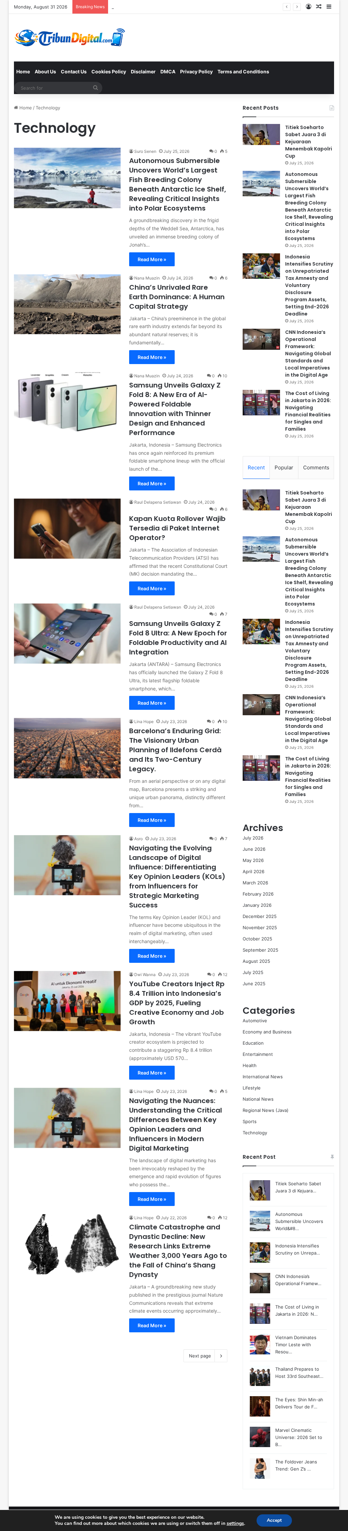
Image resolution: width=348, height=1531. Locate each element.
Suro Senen (145, 151)
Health (250, 1065)
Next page (200, 1355)
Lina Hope (144, 721)
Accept (274, 1520)
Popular (284, 467)
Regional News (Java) (266, 1110)
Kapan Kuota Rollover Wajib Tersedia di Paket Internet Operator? (177, 528)
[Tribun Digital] (71, 38)
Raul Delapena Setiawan (157, 502)
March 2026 (255, 882)
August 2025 (256, 961)
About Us (45, 71)
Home (23, 71)
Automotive (255, 1020)
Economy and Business (267, 1031)
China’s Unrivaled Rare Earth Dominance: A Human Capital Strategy (177, 297)
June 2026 (254, 849)
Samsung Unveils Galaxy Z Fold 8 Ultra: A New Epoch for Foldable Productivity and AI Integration (178, 638)
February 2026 (258, 894)
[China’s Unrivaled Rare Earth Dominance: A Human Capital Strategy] (67, 304)
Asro (138, 838)
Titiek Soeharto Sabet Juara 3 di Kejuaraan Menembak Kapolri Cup (308, 141)
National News (258, 1099)
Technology (255, 1132)
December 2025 (260, 916)
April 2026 (253, 871)
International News (263, 1076)
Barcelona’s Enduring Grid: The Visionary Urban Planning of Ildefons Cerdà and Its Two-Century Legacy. (175, 750)
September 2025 (260, 950)
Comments (316, 467)
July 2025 (253, 972)
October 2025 (257, 938)
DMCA (167, 71)
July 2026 (253, 838)
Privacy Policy (196, 71)
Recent (256, 467)
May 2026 (253, 860)
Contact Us (74, 71)
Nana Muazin (147, 278)
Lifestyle (252, 1088)
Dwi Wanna (145, 974)
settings (235, 1523)
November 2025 (260, 927)
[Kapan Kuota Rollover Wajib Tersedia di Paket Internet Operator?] (67, 529)
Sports (250, 1121)
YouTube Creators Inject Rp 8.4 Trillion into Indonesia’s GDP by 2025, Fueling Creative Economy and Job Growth (177, 1003)
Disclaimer (143, 71)
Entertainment (258, 1054)
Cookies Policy (108, 71)
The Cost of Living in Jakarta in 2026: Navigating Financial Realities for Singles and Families (308, 411)
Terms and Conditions (243, 71)
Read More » (152, 259)
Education (253, 1043)
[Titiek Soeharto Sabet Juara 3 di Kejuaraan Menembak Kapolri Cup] (261, 134)
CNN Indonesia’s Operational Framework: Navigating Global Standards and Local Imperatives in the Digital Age (308, 353)
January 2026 (257, 905)
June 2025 (254, 983)
